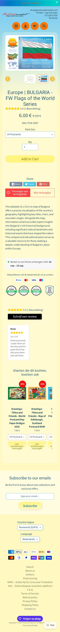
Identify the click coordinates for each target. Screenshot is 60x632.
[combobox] (17, 437)
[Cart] (35, 26)
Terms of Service (30, 593)
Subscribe (30, 506)
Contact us (30, 609)
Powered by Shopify (30, 625)
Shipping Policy (30, 605)
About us (30, 571)
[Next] (52, 78)
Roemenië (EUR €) (28, 527)
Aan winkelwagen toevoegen (17, 445)
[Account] (25, 26)
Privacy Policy (30, 601)
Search (30, 567)
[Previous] (7, 78)
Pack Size (30, 129)
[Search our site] (44, 26)
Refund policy (30, 597)
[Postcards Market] (16, 14)
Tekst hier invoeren (30, 3)
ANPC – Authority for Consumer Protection (30, 582)
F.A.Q (30, 590)
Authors (30, 574)
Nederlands (28, 539)
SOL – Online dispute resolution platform (30, 586)
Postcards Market (29, 623)
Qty (30, 142)
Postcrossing (30, 578)
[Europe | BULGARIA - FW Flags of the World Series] (42, 79)
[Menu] (16, 26)
